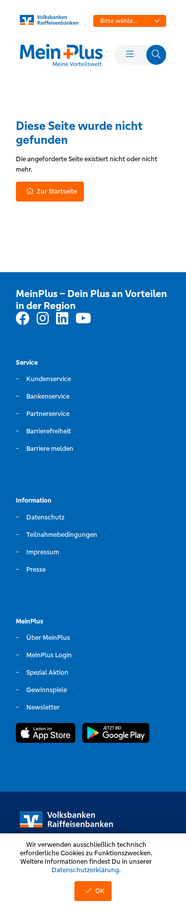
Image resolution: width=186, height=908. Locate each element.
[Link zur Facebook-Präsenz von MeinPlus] (23, 318)
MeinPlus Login (49, 655)
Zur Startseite (57, 191)
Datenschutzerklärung (85, 870)
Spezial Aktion (47, 672)
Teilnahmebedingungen (61, 534)
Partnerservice (47, 413)
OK (100, 891)
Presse (36, 569)
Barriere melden (49, 448)
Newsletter (43, 707)
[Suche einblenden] (156, 55)
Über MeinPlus (48, 637)
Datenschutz (45, 517)
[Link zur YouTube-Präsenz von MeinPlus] (83, 318)
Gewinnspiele (46, 690)
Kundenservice (48, 379)
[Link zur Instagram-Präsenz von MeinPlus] (43, 318)
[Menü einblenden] (129, 55)
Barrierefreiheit (48, 431)
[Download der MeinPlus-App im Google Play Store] (115, 734)
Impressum (42, 552)
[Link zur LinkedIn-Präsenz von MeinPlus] (62, 318)
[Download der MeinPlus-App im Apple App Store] (45, 734)
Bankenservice (47, 396)
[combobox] (130, 21)
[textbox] (130, 21)
